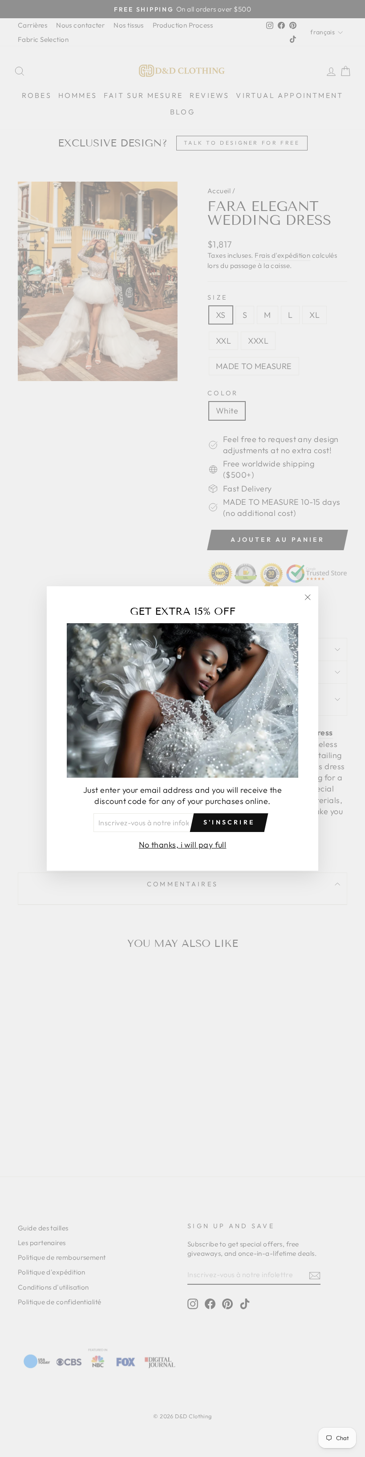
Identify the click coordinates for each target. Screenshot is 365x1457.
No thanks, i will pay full (183, 845)
